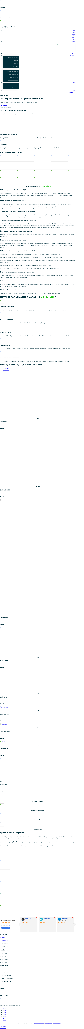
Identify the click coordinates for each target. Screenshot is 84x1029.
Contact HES (15, 87)
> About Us (3, 937)
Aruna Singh (28, 918)
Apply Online (72, 92)
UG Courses (6, 368)
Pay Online (15, 66)
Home (73, 53)
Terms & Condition (39, 1023)
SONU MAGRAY (65, 918)
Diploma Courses (14, 77)
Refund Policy (48, 1023)
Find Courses (3, 105)
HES (74, 82)
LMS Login (15, 63)
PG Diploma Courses (13, 80)
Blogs (74, 90)
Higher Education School (8, 920)
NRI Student (15, 60)
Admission (72, 55)
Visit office (3, 1028)
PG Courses (6, 370)
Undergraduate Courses (12, 71)
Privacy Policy (57, 1023)
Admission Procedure (13, 57)
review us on (5, 927)
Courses (73, 69)
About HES (15, 84)
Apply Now (3, 1026)
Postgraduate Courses (13, 74)
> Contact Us (4, 940)
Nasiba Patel (47, 918)
